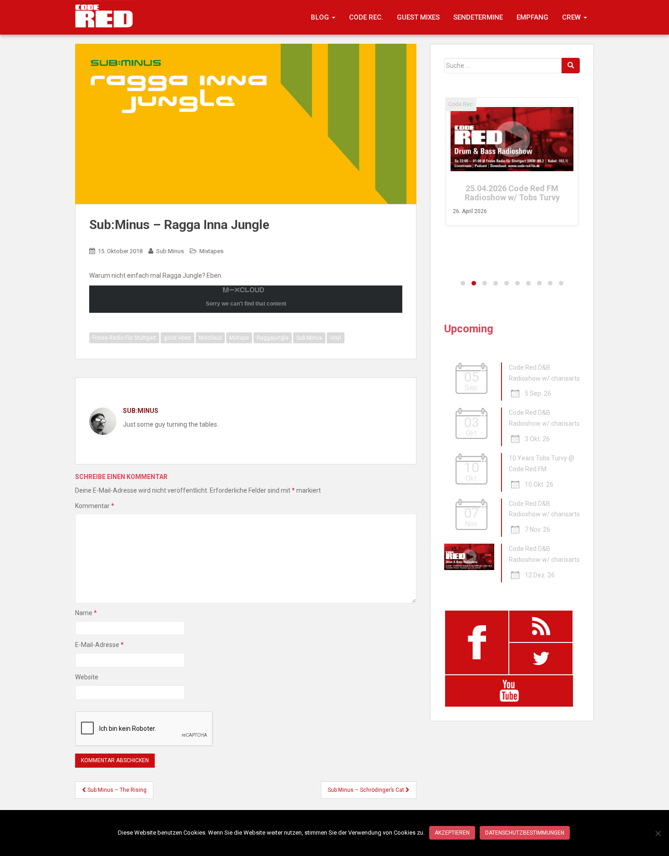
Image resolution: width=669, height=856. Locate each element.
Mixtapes (211, 251)
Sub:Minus (170, 251)
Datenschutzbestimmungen (524, 833)
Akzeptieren (452, 833)
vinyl (335, 338)
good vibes (177, 338)
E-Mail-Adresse (99, 644)
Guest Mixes (418, 17)
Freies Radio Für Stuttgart (124, 338)
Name (86, 613)
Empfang (532, 17)
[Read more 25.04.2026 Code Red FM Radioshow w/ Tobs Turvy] (512, 139)
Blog (321, 17)
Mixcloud (210, 338)
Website (86, 677)
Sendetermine (478, 17)
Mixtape (239, 338)
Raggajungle (273, 338)
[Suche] (571, 65)
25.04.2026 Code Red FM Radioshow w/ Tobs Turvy (512, 192)
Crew (572, 17)
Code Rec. (366, 17)
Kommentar (94, 506)
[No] (657, 833)
